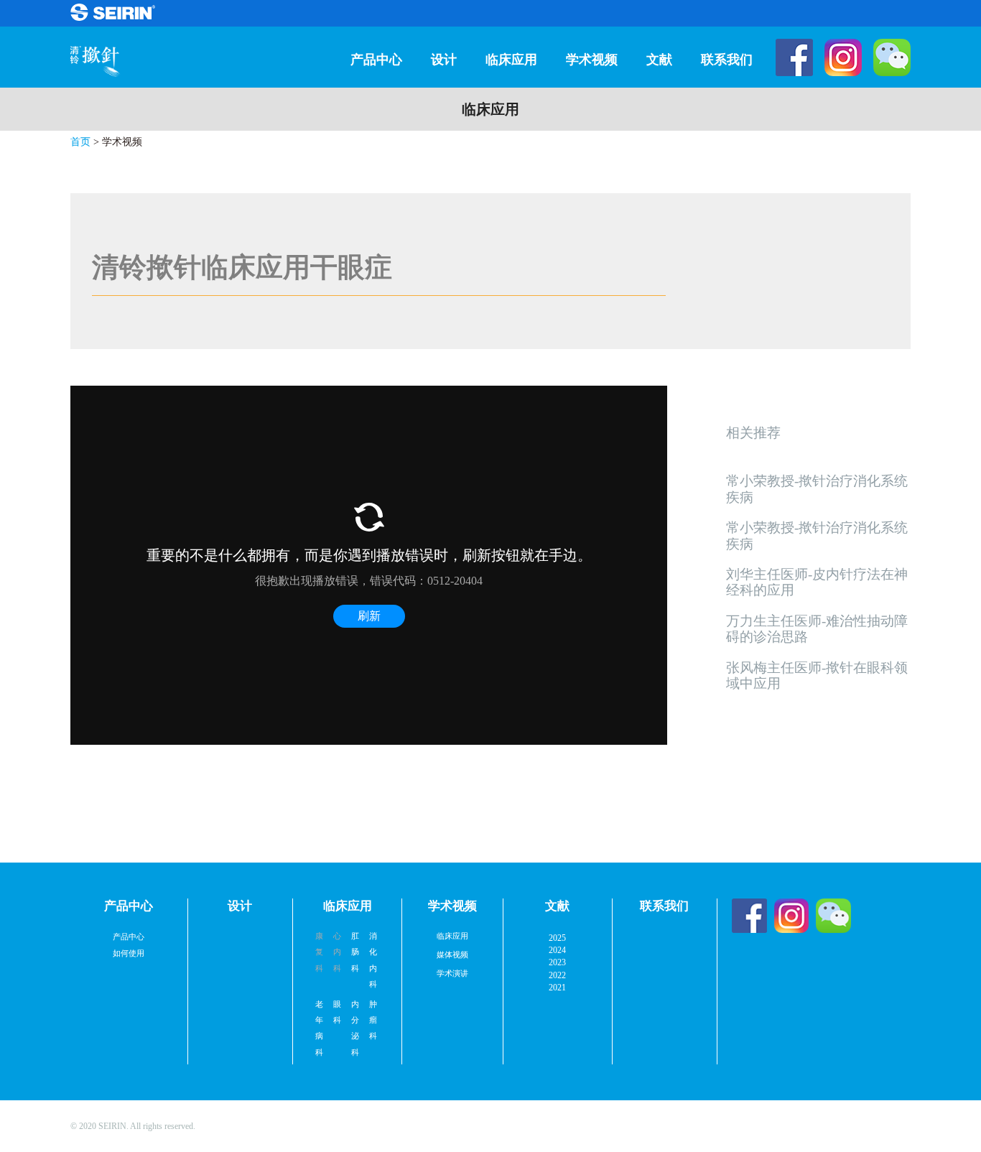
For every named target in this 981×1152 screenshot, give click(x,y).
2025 (557, 938)
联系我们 (727, 59)
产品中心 (376, 59)
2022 (557, 975)
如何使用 (128, 953)
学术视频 (592, 59)
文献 (659, 59)
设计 (444, 59)
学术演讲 (452, 973)
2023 (557, 962)
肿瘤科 (374, 1020)
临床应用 (511, 59)
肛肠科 (356, 952)
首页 (80, 141)
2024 (557, 950)
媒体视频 (452, 954)
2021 (557, 988)
